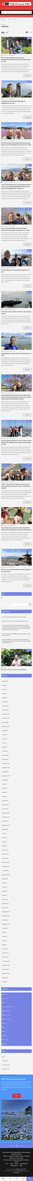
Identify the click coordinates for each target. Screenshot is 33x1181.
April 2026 (4, 697)
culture (5, 1035)
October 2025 (5, 722)
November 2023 (6, 817)
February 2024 (5, 804)
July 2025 (4, 734)
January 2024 (5, 808)
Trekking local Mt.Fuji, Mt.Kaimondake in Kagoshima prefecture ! (13, 102)
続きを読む (27, 75)
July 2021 (4, 932)
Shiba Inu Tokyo (6, 1015)
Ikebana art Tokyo (7, 1011)
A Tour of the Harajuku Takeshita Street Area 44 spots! (14, 617)
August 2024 (5, 780)
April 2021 (4, 944)
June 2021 (4, 936)
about (16, 1163)
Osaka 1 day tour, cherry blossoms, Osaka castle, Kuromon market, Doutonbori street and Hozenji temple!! (15, 486)
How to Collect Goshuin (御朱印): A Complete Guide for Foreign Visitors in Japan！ (16, 634)
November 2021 (6, 915)
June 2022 (4, 887)
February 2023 (5, 854)
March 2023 (5, 850)
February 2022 (5, 903)
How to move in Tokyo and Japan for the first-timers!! (16, 1160)
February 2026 (5, 705)
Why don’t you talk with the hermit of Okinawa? (14, 669)
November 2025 (6, 718)
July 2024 (4, 784)
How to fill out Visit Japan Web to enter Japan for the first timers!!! (16, 8)
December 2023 (5, 813)
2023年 (10, 19)
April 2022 (4, 895)
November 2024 (6, 767)
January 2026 (5, 710)
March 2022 (5, 899)
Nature (29, 549)
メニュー (16, 1179)
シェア (10, 1179)
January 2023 (5, 858)
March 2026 (5, 701)
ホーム (3, 1179)
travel (30, 81)
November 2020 (6, 965)
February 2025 (5, 755)
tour (30, 38)
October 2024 (5, 771)
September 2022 (6, 874)
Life (4, 1027)
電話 (23, 1179)
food (4, 1031)
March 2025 (5, 751)
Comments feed (6, 1065)
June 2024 (4, 788)
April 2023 (4, 845)
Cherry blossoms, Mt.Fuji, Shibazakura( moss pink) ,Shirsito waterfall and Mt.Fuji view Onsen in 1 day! (16, 144)
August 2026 (5, 681)
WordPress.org (5, 1069)
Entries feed (5, 1060)
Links (20, 1165)
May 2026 (4, 693)
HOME (4, 19)
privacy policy (24, 1163)
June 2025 (4, 738)
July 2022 (4, 883)
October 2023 (5, 821)
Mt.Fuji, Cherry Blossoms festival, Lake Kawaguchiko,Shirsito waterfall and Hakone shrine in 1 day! (16, 59)
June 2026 (4, 689)
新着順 (2, 32)
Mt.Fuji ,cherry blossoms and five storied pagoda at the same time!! (16, 570)
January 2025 (5, 759)
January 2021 (5, 957)
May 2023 (4, 841)
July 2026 (4, 685)
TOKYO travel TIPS (21, 1169)
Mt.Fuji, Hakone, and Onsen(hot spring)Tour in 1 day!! (15, 271)
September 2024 (6, 775)
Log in (3, 1056)
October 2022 (5, 870)
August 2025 (5, 730)
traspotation (6, 1039)
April (15, 19)
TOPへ (30, 1179)
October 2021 (5, 920)
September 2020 (6, 973)
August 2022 (5, 878)
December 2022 (5, 862)
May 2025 (4, 743)
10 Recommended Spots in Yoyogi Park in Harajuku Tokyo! (15, 621)
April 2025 (4, 747)
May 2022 (4, 891)
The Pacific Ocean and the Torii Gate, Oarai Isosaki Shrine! (16, 312)
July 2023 (4, 833)
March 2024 (5, 800)
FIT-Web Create (18, 1171)
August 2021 (5, 928)
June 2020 (4, 981)
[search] (30, 12)
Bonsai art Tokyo (7, 1019)
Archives (5, 998)
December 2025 (5, 714)
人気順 (6, 32)
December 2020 (5, 961)
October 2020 (5, 969)
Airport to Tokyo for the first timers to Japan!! (16, 1156)
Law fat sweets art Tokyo (8, 1006)
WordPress (16, 1172)
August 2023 (5, 829)
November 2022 (6, 866)
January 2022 (5, 907)
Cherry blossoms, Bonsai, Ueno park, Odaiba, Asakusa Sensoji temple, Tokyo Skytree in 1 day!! (15, 229)
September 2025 (6, 726)
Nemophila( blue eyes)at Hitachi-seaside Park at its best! (16, 354)
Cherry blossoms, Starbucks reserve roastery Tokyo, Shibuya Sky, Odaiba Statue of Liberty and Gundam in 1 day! (16, 442)
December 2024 (5, 763)
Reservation (14, 1165)
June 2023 (4, 837)
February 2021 (5, 953)
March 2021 (5, 948)
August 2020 (5, 977)
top (16, 1095)
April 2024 (4, 796)
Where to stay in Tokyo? (17, 1158)
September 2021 (6, 924)
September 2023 (6, 825)
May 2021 (4, 940)
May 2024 (4, 792)
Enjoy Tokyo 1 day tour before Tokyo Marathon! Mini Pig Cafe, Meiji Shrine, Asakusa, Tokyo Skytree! (16, 528)
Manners (5, 994)
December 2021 (5, 911)
